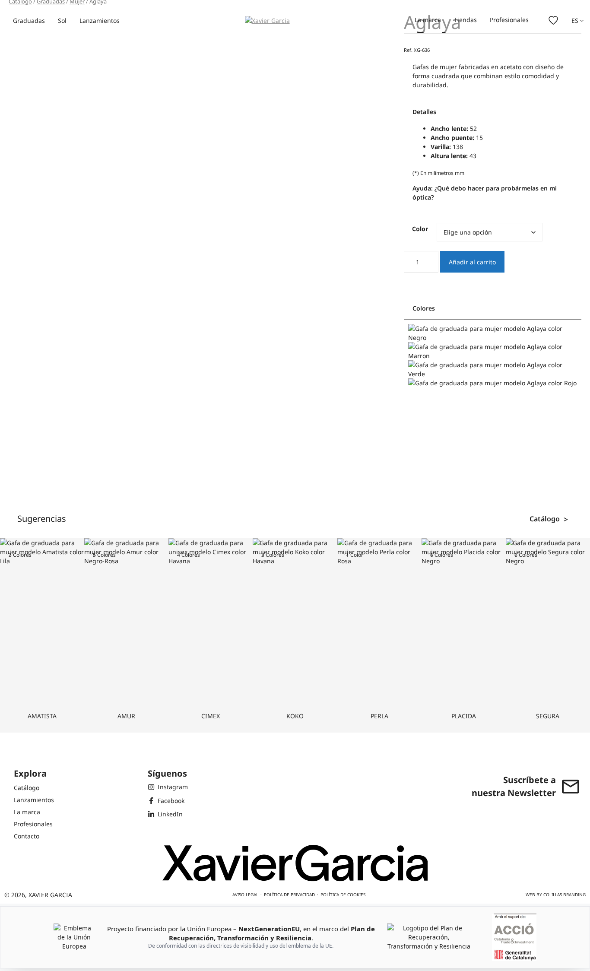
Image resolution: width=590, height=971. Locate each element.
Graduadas (29, 20)
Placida (463, 716)
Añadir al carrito (472, 262)
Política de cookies (342, 895)
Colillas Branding (564, 895)
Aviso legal (245, 895)
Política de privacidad (289, 895)
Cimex (210, 716)
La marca (428, 20)
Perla (379, 716)
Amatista (42, 716)
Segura (547, 716)
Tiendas (465, 20)
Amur (126, 716)
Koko (295, 716)
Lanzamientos (99, 20)
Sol (62, 20)
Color (420, 229)
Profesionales (509, 20)
